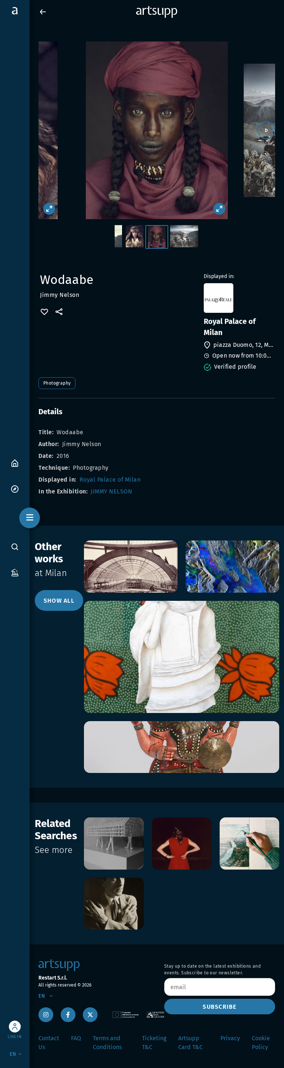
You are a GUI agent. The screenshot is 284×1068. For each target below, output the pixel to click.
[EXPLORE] (14, 488)
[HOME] (14, 462)
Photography (57, 383)
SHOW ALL (59, 600)
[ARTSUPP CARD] (14, 572)
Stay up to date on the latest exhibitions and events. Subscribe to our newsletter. (212, 969)
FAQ (76, 1038)
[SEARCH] (14, 546)
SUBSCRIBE (219, 1006)
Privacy (230, 1038)
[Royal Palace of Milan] (239, 298)
